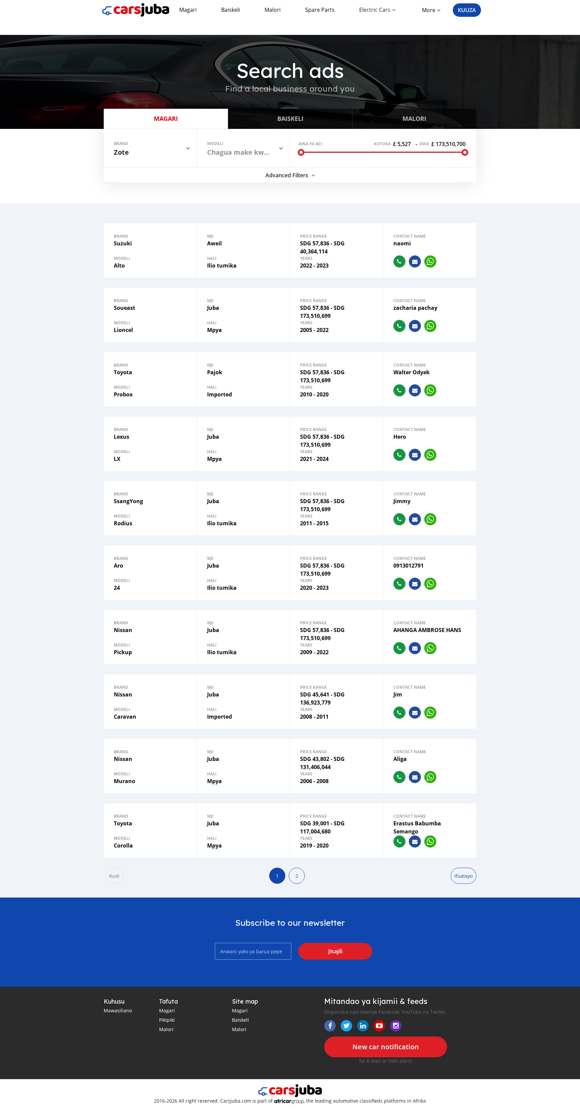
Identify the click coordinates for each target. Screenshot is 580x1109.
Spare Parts (320, 9)
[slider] (301, 152)
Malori (272, 9)
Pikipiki (167, 1020)
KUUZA (467, 10)
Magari (188, 9)
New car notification (385, 1046)
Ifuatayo (463, 876)
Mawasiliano (118, 1010)
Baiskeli (230, 9)
